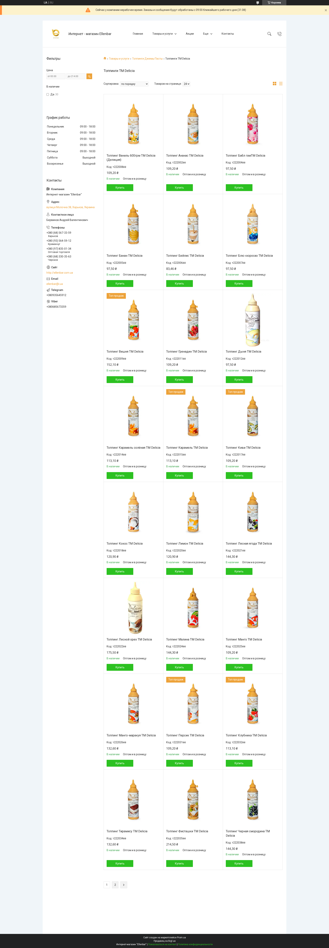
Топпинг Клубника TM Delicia (246, 735)
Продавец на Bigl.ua (165, 941)
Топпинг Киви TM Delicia (243, 447)
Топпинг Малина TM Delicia (185, 639)
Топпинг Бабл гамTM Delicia (245, 155)
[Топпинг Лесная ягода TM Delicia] (252, 512)
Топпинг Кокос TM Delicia (125, 543)
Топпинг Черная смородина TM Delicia (248, 833)
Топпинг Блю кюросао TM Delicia (249, 255)
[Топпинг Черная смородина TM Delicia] (252, 799)
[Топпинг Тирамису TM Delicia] (133, 799)
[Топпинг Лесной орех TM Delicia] (133, 608)
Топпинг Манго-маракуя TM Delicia (131, 735)
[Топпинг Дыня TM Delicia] (252, 320)
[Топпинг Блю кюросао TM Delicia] (252, 224)
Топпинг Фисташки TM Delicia (187, 831)
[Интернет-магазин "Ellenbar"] (55, 33)
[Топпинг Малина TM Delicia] (193, 608)
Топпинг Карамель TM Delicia (187, 447)
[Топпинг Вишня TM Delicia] (133, 320)
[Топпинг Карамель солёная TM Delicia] (133, 416)
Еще (205, 33)
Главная (138, 33)
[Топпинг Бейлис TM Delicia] (193, 224)
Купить (120, 187)
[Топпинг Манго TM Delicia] (252, 608)
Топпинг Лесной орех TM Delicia (129, 639)
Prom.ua (181, 937)
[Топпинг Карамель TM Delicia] (193, 416)
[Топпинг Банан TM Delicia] (133, 224)
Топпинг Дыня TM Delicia (243, 351)
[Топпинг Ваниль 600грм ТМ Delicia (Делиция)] (133, 124)
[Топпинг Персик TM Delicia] (193, 704)
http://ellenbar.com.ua (59, 272)
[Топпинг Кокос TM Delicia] (133, 512)
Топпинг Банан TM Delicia (124, 255)
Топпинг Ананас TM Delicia (184, 155)
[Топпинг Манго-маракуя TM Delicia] (133, 704)
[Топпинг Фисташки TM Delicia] (193, 799)
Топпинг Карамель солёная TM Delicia (133, 447)
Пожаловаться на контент (162, 944)
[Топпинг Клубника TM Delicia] (252, 704)
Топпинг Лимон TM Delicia (184, 543)
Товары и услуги (162, 33)
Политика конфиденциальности (195, 944)
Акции (190, 33)
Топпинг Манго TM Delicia (244, 639)
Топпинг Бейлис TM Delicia (185, 255)
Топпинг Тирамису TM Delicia (127, 831)
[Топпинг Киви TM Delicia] (252, 416)
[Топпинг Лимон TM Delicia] (193, 512)
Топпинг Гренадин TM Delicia (186, 351)
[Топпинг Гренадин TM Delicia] (193, 320)
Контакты (228, 33)
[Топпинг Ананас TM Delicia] (193, 124)
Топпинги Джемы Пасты (147, 58)
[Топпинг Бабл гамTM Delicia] (252, 124)
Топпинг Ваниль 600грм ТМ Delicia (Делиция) (131, 158)
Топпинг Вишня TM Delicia (125, 351)
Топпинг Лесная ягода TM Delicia (249, 543)
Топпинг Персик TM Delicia (185, 735)
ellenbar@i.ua (54, 283)
